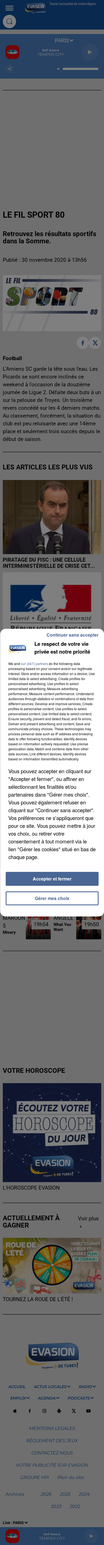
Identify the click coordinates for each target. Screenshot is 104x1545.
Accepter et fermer (52, 878)
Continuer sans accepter (72, 635)
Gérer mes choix (52, 898)
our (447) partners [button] (34, 663)
